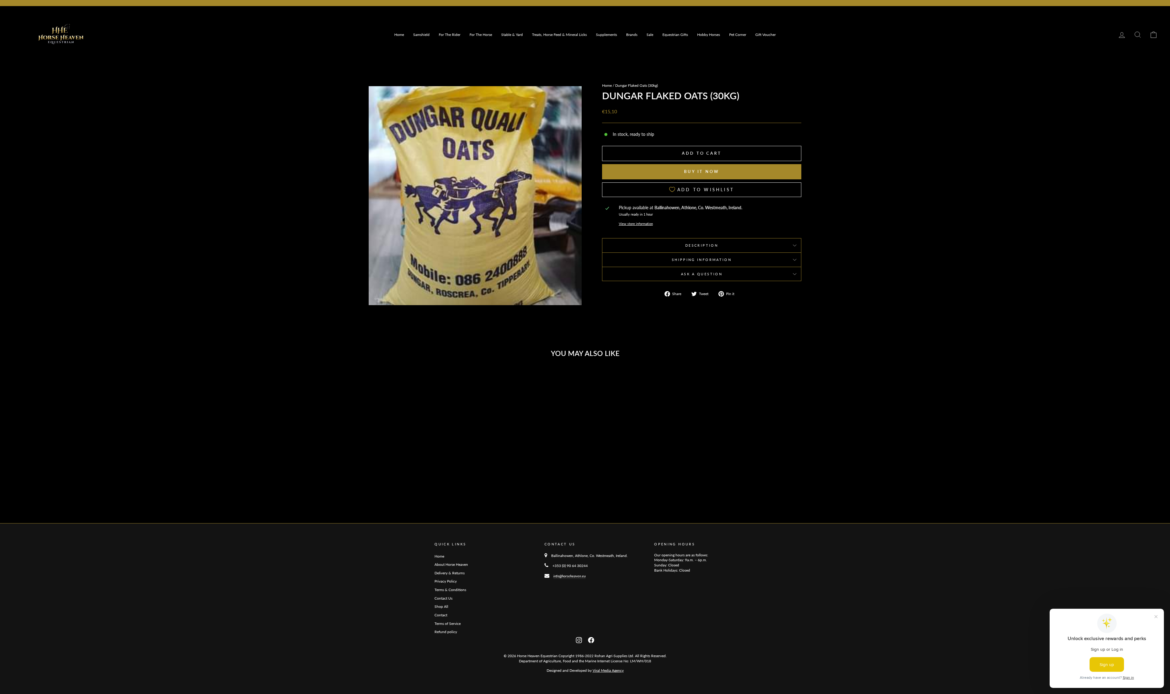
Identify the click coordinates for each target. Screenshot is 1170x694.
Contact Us (443, 598)
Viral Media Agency (608, 670)
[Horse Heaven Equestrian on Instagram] (579, 639)
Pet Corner (737, 34)
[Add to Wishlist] (465, 378)
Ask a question (701, 274)
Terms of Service (447, 623)
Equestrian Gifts (675, 34)
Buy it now (701, 171)
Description (701, 245)
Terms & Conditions (450, 589)
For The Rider (449, 34)
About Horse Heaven (451, 564)
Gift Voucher (765, 34)
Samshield (421, 34)
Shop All (441, 606)
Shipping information (702, 260)
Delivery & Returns (449, 573)
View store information (636, 224)
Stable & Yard (512, 34)
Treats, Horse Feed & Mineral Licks (559, 34)
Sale (650, 34)
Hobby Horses (708, 34)
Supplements (606, 34)
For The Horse (481, 34)
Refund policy (445, 631)
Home (399, 34)
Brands (631, 34)
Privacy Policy (445, 581)
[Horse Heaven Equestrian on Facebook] (591, 639)
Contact (440, 615)
